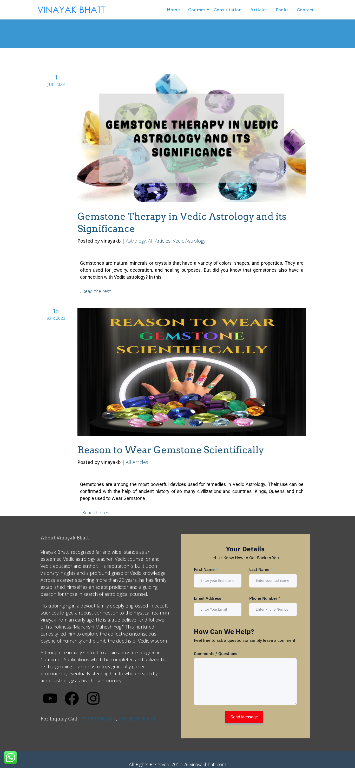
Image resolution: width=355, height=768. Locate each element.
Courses (196, 9)
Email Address (209, 598)
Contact (305, 9)
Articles (258, 9)
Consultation (228, 9)
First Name (206, 569)
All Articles (159, 241)
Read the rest (96, 291)
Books (282, 9)
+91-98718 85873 (136, 719)
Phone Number (264, 598)
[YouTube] (50, 698)
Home (173, 9)
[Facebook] (71, 698)
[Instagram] (93, 698)
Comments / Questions (217, 653)
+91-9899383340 (97, 719)
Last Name (261, 569)
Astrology (136, 241)
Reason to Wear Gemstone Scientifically (170, 450)
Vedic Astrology (189, 241)
